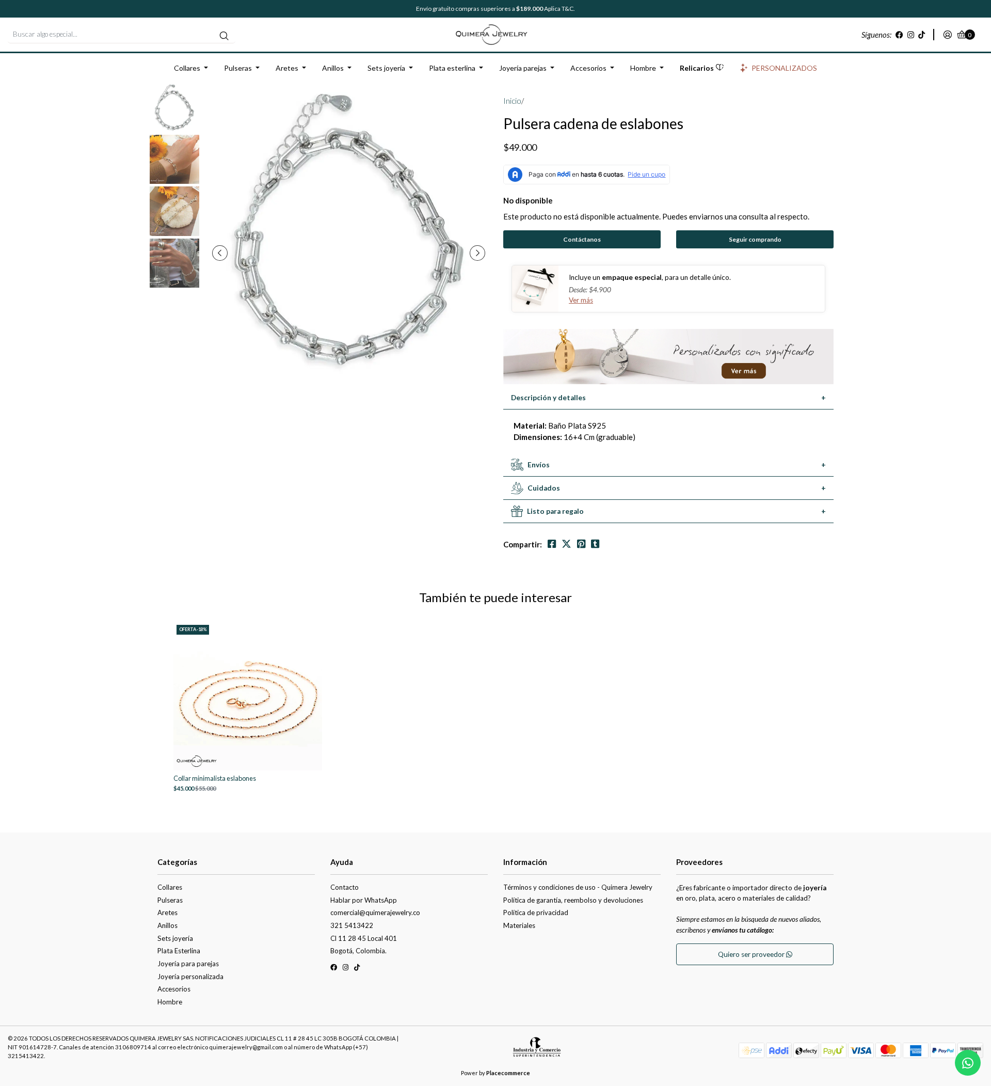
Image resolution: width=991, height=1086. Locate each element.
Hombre (643, 68)
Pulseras (238, 68)
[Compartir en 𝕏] (566, 544)
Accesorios (588, 68)
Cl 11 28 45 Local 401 (363, 938)
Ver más (581, 300)
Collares (187, 68)
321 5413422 (351, 925)
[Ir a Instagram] (910, 34)
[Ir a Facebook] (899, 34)
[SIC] (537, 1050)
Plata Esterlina (178, 951)
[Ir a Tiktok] (921, 34)
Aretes (287, 68)
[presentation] (220, 253)
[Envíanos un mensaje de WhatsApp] (968, 1063)
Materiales (519, 925)
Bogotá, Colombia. (358, 951)
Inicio (512, 100)
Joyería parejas (523, 68)
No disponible (528, 200)
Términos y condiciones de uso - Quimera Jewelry (577, 887)
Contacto (344, 887)
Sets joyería (386, 68)
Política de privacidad (535, 912)
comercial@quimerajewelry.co (375, 912)
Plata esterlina (452, 68)
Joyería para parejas (188, 963)
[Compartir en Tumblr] (595, 544)
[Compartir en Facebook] (552, 544)
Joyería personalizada (190, 976)
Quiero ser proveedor (752, 954)
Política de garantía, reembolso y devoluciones (573, 900)
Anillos (333, 68)
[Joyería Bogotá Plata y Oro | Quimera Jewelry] (495, 33)
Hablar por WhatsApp (363, 900)
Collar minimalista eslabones (214, 778)
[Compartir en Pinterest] (581, 544)
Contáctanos (582, 239)
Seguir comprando (755, 239)
